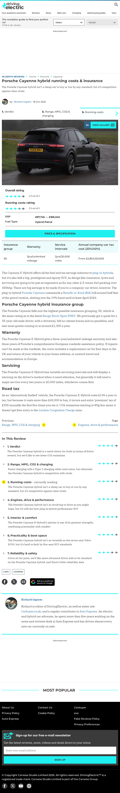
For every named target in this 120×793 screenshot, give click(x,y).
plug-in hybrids (102, 273)
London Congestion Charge (57, 410)
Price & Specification (60, 233)
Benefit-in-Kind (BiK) (77, 293)
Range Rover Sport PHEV (59, 316)
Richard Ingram (22, 101)
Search (116, 4)
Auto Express (88, 611)
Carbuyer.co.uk (31, 611)
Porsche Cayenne (33, 293)
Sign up (60, 759)
